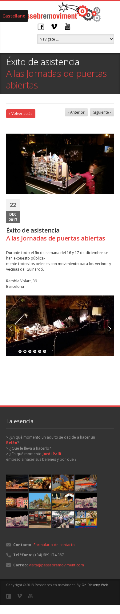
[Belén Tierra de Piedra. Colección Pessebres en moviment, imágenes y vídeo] (40, 483)
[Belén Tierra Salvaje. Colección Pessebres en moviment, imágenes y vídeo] (17, 483)
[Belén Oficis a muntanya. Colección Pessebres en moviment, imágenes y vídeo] (40, 501)
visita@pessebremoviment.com (56, 565)
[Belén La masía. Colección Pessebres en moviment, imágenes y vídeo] (86, 501)
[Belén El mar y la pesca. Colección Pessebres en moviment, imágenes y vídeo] (63, 501)
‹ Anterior (76, 112)
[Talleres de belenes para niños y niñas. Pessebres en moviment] (86, 519)
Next (109, 328)
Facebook (40, 26)
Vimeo (54, 26)
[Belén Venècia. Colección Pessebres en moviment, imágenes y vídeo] (17, 501)
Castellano (14, 16)
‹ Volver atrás (20, 113)
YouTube (67, 26)
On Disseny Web (95, 584)
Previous (10, 328)
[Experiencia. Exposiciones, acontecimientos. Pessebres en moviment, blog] (40, 519)
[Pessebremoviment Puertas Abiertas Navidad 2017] (60, 325)
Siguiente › (102, 112)
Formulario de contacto (54, 544)
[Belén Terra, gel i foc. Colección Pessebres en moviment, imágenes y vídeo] (86, 483)
